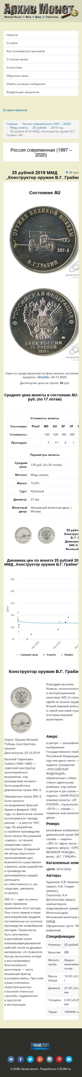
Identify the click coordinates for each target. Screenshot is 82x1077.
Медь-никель (19, 127)
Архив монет (29, 1069)
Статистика (14, 67)
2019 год (57, 127)
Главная (12, 124)
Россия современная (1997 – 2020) (46, 124)
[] (15, 110)
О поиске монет (17, 59)
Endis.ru (65, 1069)
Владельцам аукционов (23, 92)
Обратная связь (17, 75)
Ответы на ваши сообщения (26, 84)
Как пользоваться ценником (26, 51)
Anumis (43, 377)
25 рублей (39, 127)
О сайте (12, 43)
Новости (12, 35)
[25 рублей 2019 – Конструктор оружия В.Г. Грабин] (21, 697)
